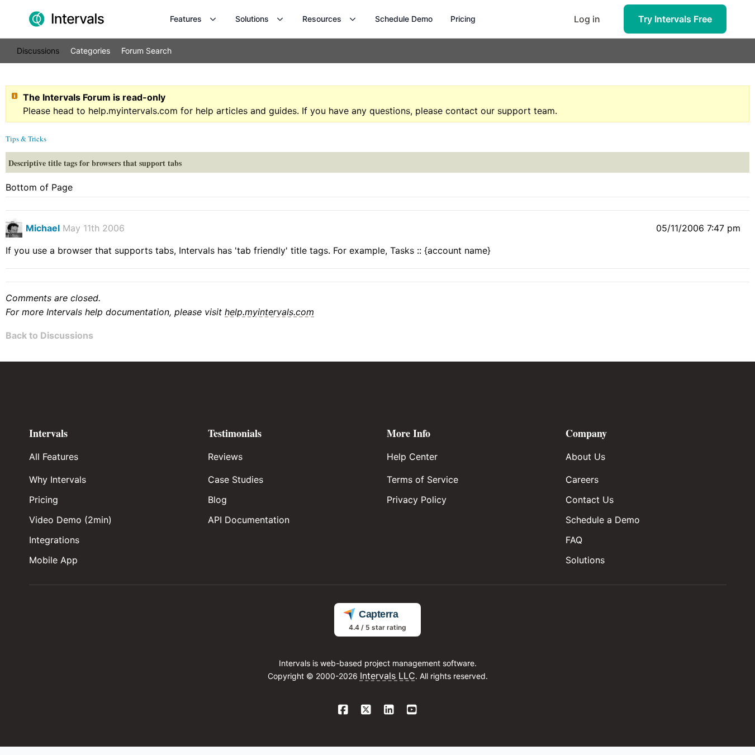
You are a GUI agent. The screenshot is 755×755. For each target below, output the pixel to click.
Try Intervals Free (675, 19)
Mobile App (53, 560)
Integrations (54, 539)
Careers (582, 479)
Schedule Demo (404, 18)
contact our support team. (501, 110)
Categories (90, 50)
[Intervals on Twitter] (366, 710)
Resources (321, 18)
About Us (585, 456)
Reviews (225, 456)
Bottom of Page (39, 187)
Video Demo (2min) (70, 519)
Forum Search (146, 50)
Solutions (252, 18)
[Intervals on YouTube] (412, 710)
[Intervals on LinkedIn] (389, 710)
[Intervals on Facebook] (343, 710)
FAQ (574, 539)
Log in (587, 19)
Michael (43, 228)
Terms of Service (422, 479)
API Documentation (248, 519)
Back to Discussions (49, 335)
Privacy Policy (417, 499)
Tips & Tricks (26, 139)
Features (186, 18)
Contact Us (590, 499)
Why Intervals (57, 479)
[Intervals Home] (66, 19)
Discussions (38, 50)
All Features (53, 456)
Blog (217, 499)
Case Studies (235, 479)
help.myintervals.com (133, 110)
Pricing (463, 18)
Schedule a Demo (603, 519)
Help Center (412, 456)
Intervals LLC (387, 675)
